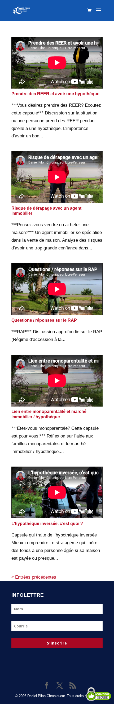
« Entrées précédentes (33, 577)
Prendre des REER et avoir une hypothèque (55, 94)
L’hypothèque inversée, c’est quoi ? (47, 523)
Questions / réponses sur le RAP (44, 320)
